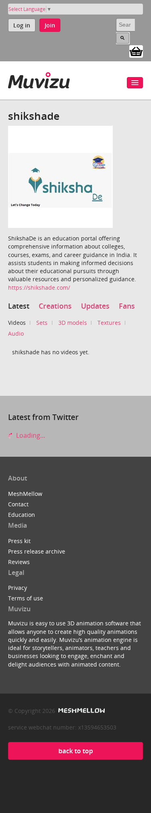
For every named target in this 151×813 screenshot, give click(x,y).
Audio (16, 333)
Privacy (17, 587)
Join (50, 25)
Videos (17, 322)
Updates (95, 306)
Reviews (19, 562)
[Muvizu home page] (39, 79)
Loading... (29, 435)
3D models (72, 322)
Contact (18, 504)
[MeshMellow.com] (81, 711)
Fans (127, 306)
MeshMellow (25, 493)
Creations (55, 306)
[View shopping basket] (136, 50)
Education (21, 514)
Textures (109, 322)
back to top (75, 750)
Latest (18, 306)
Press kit (19, 541)
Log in (21, 25)
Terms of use (25, 598)
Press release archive (36, 551)
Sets (42, 322)
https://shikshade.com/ (39, 287)
